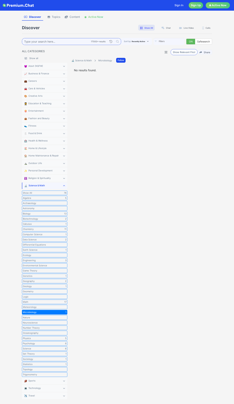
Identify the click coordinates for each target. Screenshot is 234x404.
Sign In (179, 5)
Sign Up (196, 5)
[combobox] (169, 41)
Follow (121, 60)
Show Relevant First (184, 52)
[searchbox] (174, 41)
